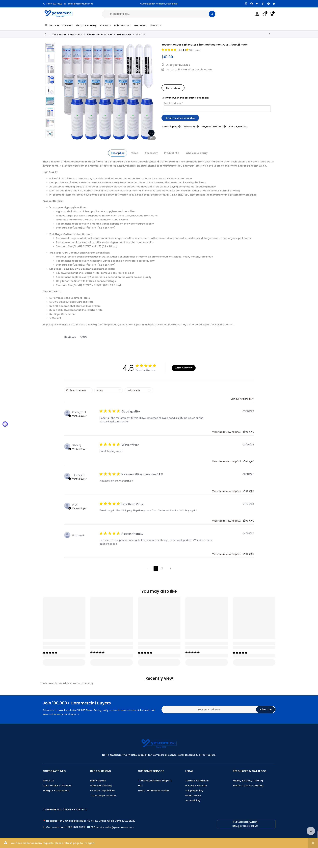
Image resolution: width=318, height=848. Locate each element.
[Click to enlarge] (151, 133)
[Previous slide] (63, 93)
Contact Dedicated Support (155, 780)
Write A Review (183, 367)
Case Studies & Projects (57, 785)
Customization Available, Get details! (133, 3)
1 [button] (156, 568)
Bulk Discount (122, 25)
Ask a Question (238, 126)
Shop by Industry (86, 25)
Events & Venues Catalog (248, 785)
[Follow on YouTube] (257, 4)
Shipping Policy (194, 790)
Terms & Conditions (197, 780)
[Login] (257, 14)
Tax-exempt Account (103, 795)
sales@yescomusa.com (80, 3)
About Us (155, 25)
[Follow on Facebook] (251, 4)
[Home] (45, 34)
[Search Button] (212, 14)
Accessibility (192, 800)
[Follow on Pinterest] (268, 4)
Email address (173, 103)
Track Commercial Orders (153, 790)
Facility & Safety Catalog (248, 780)
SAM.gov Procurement (56, 790)
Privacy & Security (196, 785)
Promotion (140, 25)
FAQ (140, 785)
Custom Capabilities (102, 790)
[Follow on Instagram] (246, 4)
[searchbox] (78, 390)
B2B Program (98, 780)
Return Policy (193, 795)
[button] (50, 47)
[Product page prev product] (269, 34)
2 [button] (162, 568)
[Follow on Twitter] (274, 4)
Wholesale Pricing (101, 785)
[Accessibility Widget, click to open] (5, 424)
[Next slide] (152, 93)
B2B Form (105, 25)
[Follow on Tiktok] (263, 4)
